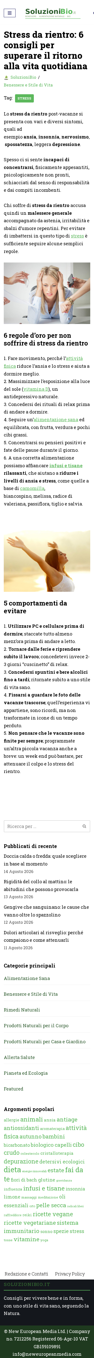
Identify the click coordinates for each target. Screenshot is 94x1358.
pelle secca (51, 1205)
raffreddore (13, 1215)
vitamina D (35, 389)
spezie (61, 1231)
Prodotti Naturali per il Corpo (36, 1025)
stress (24, 98)
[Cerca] (84, 826)
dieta (12, 1169)
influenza (13, 1189)
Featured (13, 1089)
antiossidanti (21, 1128)
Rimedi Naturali (22, 1010)
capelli (63, 1144)
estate (56, 1170)
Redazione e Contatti (26, 1274)
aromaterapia (52, 1128)
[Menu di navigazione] (10, 13)
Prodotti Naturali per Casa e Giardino (44, 1041)
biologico (42, 1144)
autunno (31, 1136)
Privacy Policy (70, 1274)
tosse (8, 1240)
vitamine (26, 1239)
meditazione (48, 1197)
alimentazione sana (56, 419)
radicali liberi (75, 1206)
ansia (50, 1120)
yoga (44, 1240)
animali (31, 1119)
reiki (27, 1214)
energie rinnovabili (34, 1171)
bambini (54, 1136)
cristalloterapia (56, 1153)
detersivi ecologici (62, 1161)
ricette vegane (53, 1214)
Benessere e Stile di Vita (28, 85)
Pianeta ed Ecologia (26, 1073)
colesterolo (30, 1153)
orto (32, 1206)
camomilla (32, 488)
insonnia (75, 1189)
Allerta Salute (19, 1057)
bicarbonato (17, 1145)
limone (12, 1197)
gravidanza (64, 1180)
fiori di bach (24, 1180)
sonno (46, 1231)
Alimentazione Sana (27, 978)
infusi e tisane (65, 465)
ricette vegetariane (30, 1222)
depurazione (21, 1161)
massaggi (29, 1197)
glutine (46, 1179)
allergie (11, 1119)
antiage (67, 1119)
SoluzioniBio (23, 77)
